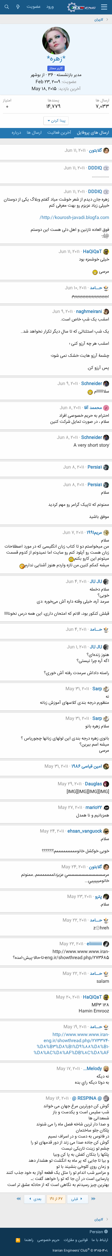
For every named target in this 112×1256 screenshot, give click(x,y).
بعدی (36, 1199)
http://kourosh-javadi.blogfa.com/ (74, 217)
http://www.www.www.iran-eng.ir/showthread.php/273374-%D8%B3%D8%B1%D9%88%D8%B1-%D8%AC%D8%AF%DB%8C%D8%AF (71, 1044)
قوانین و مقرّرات (76, 1240)
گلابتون (95, 150)
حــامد (96, 288)
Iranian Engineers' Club (80, 1250)
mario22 (94, 807)
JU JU (96, 581)
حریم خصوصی (48, 1240)
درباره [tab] (16, 132)
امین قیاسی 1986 (87, 766)
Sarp (97, 689)
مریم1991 (94, 532)
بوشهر (36, 75)
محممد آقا (93, 408)
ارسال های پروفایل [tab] (93, 132)
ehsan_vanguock (84, 831)
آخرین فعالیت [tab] (59, 132)
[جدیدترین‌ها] (18, 7)
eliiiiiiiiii (94, 944)
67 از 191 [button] (56, 1199)
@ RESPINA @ (87, 1098)
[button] (104, 7)
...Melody (92, 1068)
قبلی (75, 1199)
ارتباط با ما (100, 1240)
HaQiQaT (92, 251)
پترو (98, 896)
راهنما (28, 1240)
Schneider (91, 383)
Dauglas (93, 784)
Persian (97, 1232)
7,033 (102, 107)
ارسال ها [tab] (34, 132)
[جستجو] (6, 7)
